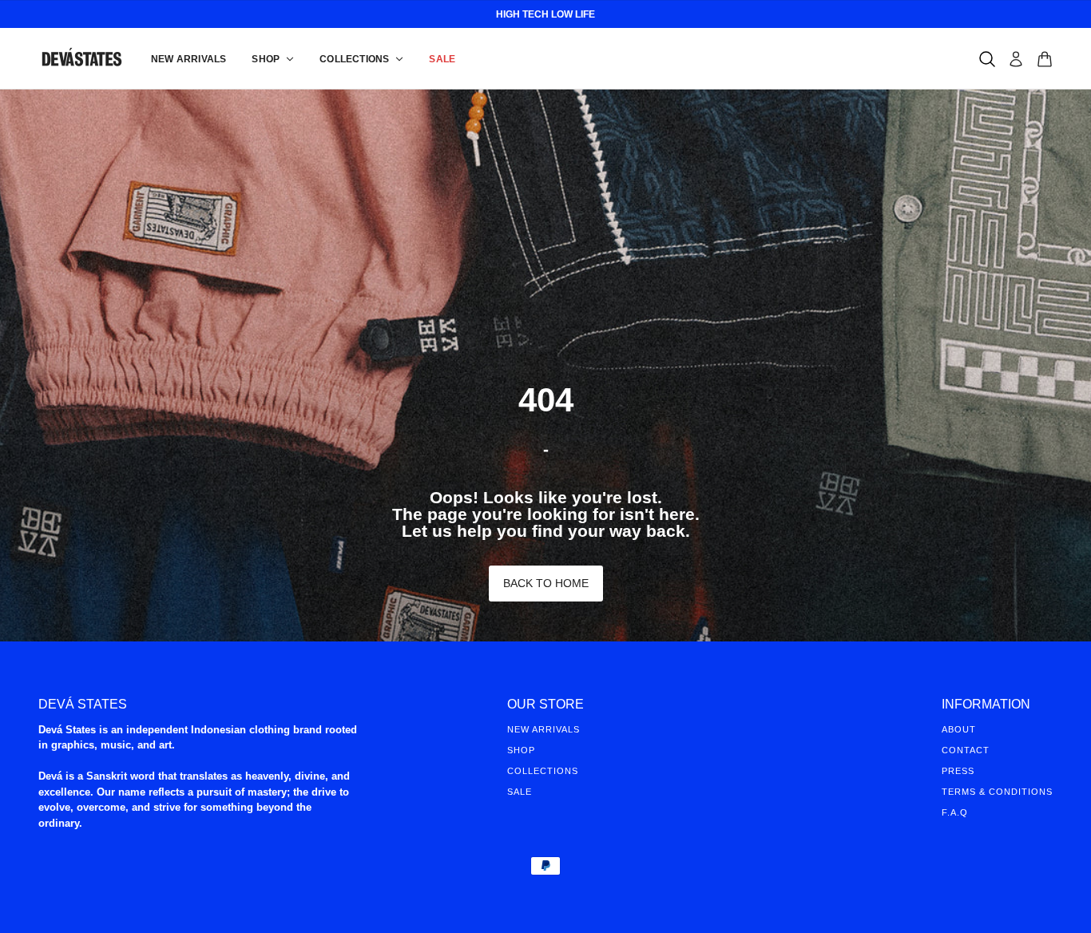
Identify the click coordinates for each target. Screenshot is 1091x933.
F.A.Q (955, 812)
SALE (519, 791)
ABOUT (959, 729)
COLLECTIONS (542, 771)
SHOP (521, 750)
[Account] (1016, 59)
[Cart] (1045, 59)
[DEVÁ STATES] (81, 59)
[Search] (987, 59)
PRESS (958, 771)
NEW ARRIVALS (543, 729)
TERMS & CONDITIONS (997, 791)
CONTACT (966, 750)
